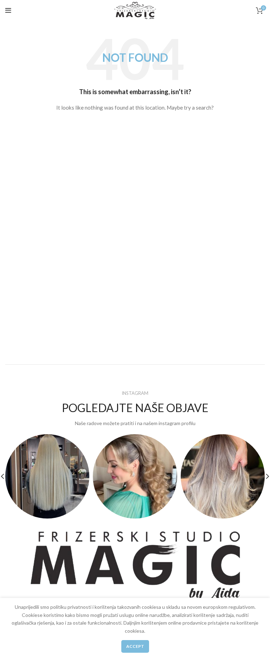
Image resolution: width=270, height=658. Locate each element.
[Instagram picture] (47, 476)
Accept (135, 646)
